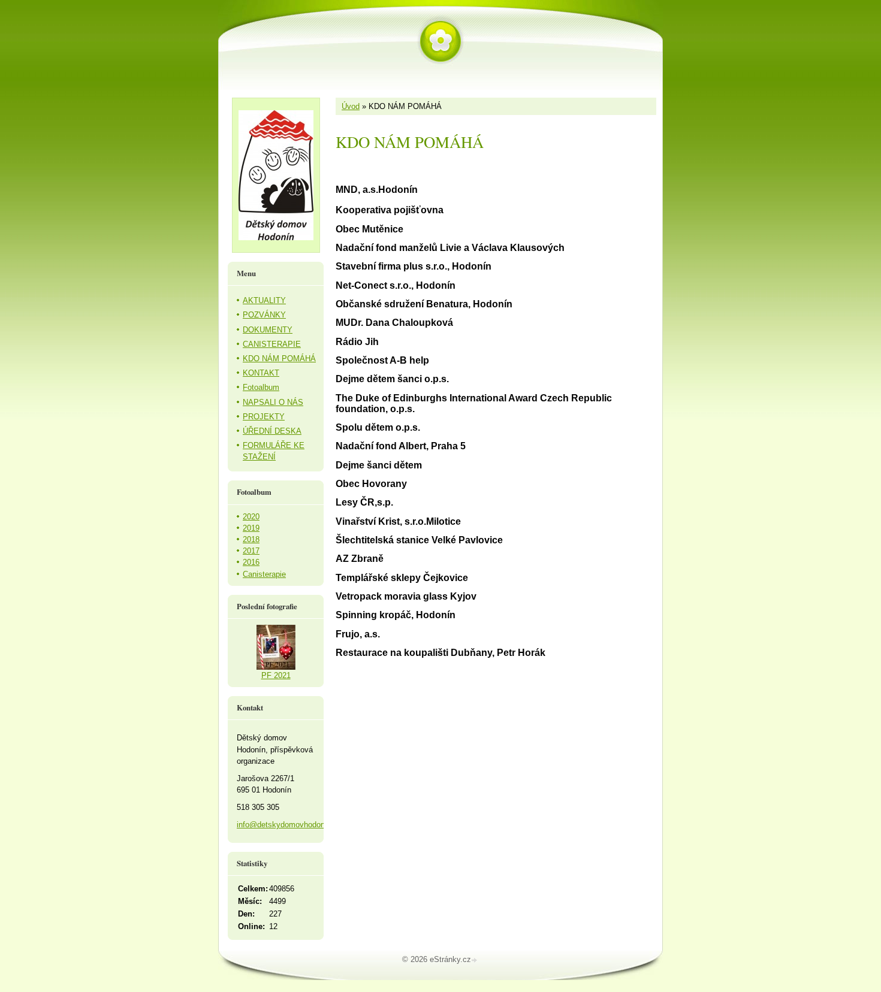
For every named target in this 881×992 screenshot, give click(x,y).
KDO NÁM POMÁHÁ (279, 358)
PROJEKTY (264, 416)
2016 (251, 562)
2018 (251, 539)
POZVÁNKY (264, 314)
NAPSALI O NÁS (273, 402)
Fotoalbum (261, 387)
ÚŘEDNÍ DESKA (272, 431)
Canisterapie (264, 574)
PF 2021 (276, 675)
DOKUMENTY (267, 329)
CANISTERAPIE (272, 344)
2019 (251, 528)
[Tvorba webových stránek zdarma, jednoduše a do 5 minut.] (475, 960)
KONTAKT (261, 372)
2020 (251, 516)
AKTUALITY (264, 300)
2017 (251, 550)
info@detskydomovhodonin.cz (289, 824)
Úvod (351, 106)
